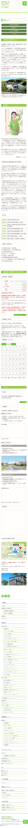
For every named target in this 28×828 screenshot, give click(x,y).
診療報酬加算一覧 (5, 761)
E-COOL (11, 742)
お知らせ (3, 753)
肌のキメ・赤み (7, 649)
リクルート (3, 797)
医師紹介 (13, 27)
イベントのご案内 (5, 795)
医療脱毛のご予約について (20, 314)
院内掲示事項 (4, 758)
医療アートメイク (8, 692)
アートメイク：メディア (10, 694)
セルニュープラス (8, 712)
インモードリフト (11, 735)
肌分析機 (6, 723)
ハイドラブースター (9, 664)
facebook (4, 770)
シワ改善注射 (11, 646)
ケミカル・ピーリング (10, 669)
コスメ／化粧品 (4, 705)
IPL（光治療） (8, 633)
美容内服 (3, 700)
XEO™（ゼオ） (7, 725)
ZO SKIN (9, 707)
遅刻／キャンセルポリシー (7, 763)
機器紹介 (3, 720)
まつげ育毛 (6, 682)
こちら (17, 483)
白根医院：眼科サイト (6, 805)
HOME (2, 606)
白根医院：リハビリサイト (7, 809)
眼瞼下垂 (10, 689)
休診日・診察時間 (13, 30)
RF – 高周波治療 (8, 644)
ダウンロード (4, 782)
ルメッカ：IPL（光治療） (10, 738)
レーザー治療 (8, 652)
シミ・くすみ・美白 (8, 631)
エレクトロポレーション (10, 638)
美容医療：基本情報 (5, 608)
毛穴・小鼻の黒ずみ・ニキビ (10, 659)
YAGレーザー (8, 730)
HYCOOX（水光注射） (9, 733)
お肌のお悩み (4, 626)
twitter (4, 775)
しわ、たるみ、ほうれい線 (10, 641)
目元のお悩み (4, 677)
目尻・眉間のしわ (8, 680)
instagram (4, 773)
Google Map (22, 402)
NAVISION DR (7, 710)
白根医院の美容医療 (13, 24)
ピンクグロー (8, 636)
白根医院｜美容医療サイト (7, 816)
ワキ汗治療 (6, 674)
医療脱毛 (6, 628)
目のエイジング (7, 687)
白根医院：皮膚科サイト (6, 807)
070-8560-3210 (7, 819)
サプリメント (4, 703)
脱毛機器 (6, 745)
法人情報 (3, 792)
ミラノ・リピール (9, 667)
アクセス (13, 33)
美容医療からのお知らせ (9, 755)
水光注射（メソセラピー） (11, 654)
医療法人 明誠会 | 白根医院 (7, 790)
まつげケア (10, 685)
